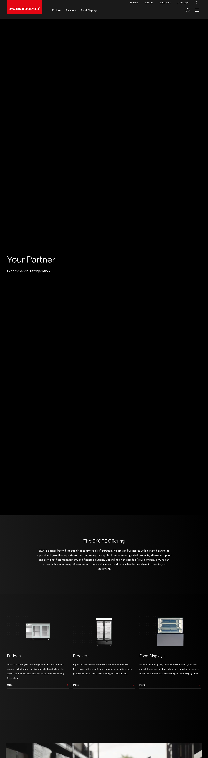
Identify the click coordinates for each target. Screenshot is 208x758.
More (10, 685)
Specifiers (148, 2)
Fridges (56, 10)
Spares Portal (164, 2)
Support (134, 2)
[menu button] (198, 11)
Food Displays (89, 10)
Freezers (71, 10)
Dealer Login (183, 2)
